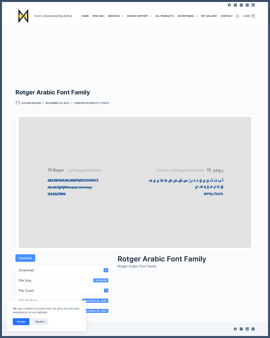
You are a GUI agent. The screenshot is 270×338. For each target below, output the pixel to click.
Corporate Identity (87, 103)
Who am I (98, 15)
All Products (164, 15)
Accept (21, 321)
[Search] (237, 16)
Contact (227, 15)
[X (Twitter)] (235, 5)
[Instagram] (241, 5)
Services (114, 15)
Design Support (137, 15)
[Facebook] (229, 5)
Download (25, 258)
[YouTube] (247, 5)
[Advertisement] (135, 53)
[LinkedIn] (253, 5)
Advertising (186, 15)
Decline (39, 321)
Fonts (105, 103)
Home (85, 15)
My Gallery (209, 15)
